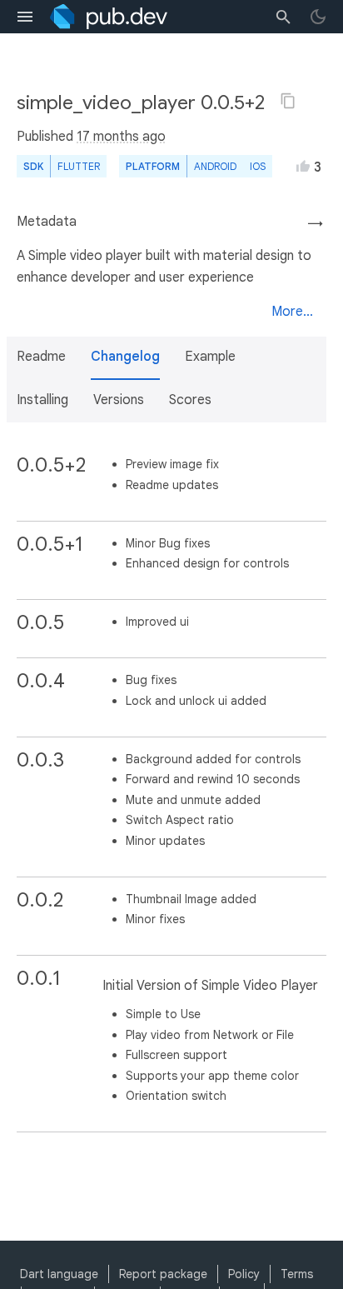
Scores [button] (190, 400)
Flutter (78, 166)
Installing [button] (42, 400)
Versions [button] (118, 400)
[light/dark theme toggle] (318, 17)
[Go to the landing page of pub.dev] (108, 16)
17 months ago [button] (121, 136)
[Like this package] (303, 165)
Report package (163, 1274)
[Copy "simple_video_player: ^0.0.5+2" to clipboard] (288, 100)
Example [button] (210, 356)
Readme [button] (41, 356)
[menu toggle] (25, 16)
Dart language (59, 1274)
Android (215, 166)
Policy (244, 1274)
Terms (297, 1274)
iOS (258, 166)
